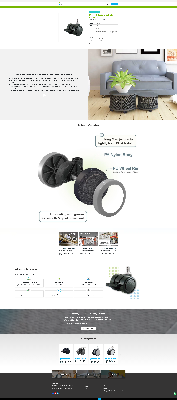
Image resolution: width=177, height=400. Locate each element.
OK (99, 398)
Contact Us (104, 383)
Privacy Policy (122, 396)
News (102, 3)
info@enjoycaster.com (107, 385)
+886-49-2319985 (106, 386)
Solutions (86, 3)
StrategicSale (90, 396)
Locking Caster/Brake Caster (84, 6)
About (91, 3)
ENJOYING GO (57, 396)
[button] (57, 355)
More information (104, 398)
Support (96, 3)
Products (70, 3)
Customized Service (78, 3)
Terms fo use (118, 396)
